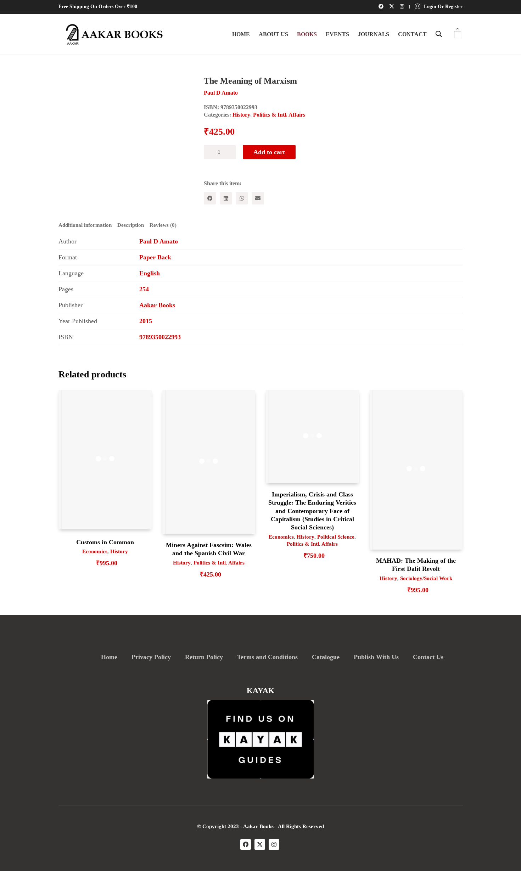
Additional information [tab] (85, 225)
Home (109, 657)
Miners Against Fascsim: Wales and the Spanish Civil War (209, 549)
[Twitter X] (259, 844)
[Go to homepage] (111, 34)
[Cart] (458, 34)
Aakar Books (157, 305)
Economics (94, 551)
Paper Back (155, 257)
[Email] (258, 198)
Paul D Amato (158, 241)
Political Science (335, 537)
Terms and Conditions (267, 657)
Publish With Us (376, 657)
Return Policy (204, 657)
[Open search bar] (439, 34)
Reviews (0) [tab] (163, 225)
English (149, 273)
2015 (145, 321)
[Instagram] (274, 844)
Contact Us (428, 657)
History (241, 115)
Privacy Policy (151, 657)
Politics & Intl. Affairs (279, 115)
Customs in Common (105, 542)
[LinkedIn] (226, 198)
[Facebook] (210, 198)
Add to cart (269, 152)
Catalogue (326, 657)
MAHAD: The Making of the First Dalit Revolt (416, 564)
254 (144, 289)
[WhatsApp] (242, 198)
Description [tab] (130, 225)
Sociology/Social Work (426, 578)
